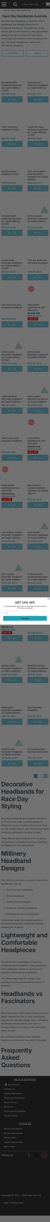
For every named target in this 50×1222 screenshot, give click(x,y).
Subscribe (25, 618)
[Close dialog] (48, 599)
